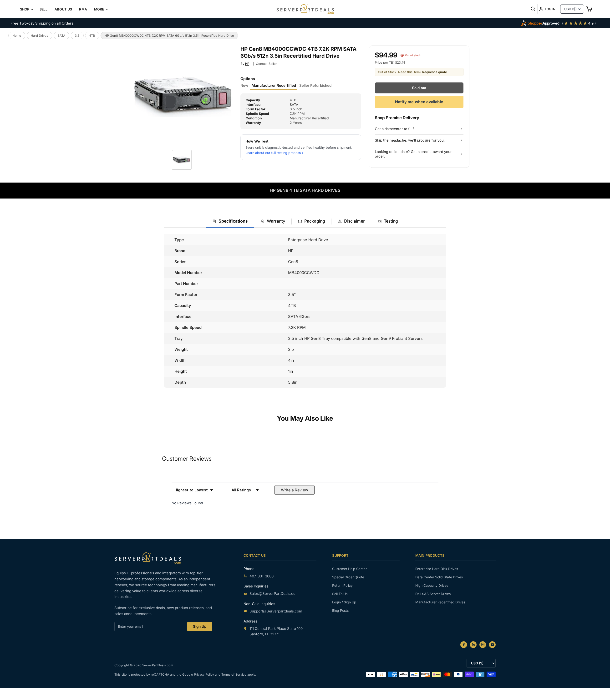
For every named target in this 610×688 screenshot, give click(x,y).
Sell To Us (339, 594)
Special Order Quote (348, 577)
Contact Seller (266, 64)
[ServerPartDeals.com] (147, 558)
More (99, 9)
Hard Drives (39, 35)
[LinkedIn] (473, 644)
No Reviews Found (187, 503)
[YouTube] (492, 644)
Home (16, 35)
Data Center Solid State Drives (439, 577)
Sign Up (199, 626)
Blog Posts (340, 610)
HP (247, 64)
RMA (83, 9)
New (244, 85)
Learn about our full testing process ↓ (274, 153)
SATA (61, 35)
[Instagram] (482, 644)
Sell (44, 9)
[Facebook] (463, 644)
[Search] (533, 9)
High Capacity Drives (431, 585)
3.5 (77, 35)
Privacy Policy (204, 674)
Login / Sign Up (344, 602)
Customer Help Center (349, 569)
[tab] (230, 221)
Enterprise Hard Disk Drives (436, 569)
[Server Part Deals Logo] (305, 9)
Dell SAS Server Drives (433, 594)
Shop (25, 9)
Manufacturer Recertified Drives (440, 602)
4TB (92, 35)
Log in (550, 9)
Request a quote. (435, 72)
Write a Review (294, 490)
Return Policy (342, 585)
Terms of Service (234, 674)
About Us (63, 9)
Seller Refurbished (315, 85)
